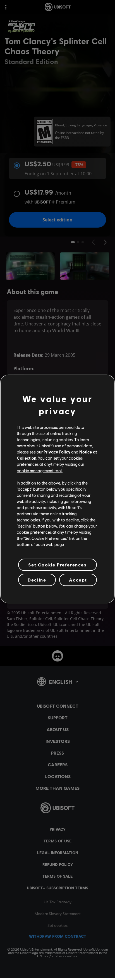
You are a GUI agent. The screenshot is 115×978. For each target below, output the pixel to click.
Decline (37, 579)
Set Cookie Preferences (57, 564)
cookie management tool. (40, 470)
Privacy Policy (57, 451)
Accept (78, 579)
